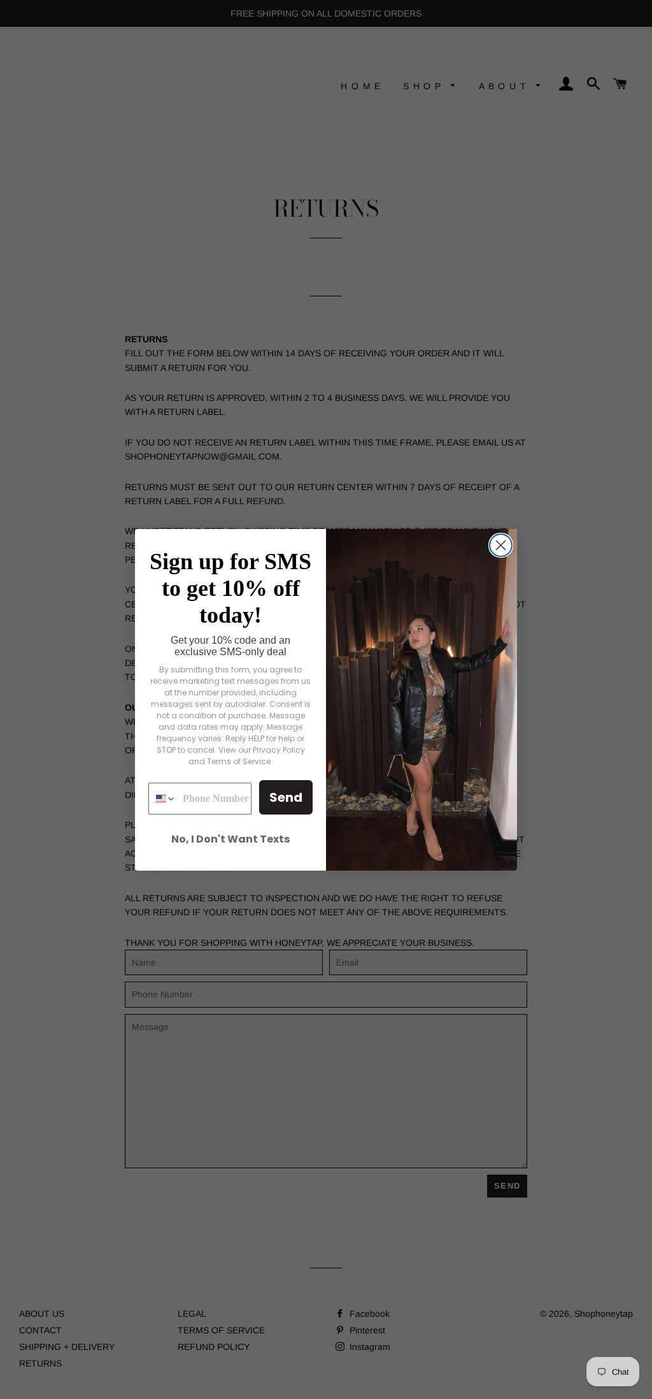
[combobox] (162, 798)
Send (285, 797)
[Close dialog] (501, 545)
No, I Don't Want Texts (230, 839)
